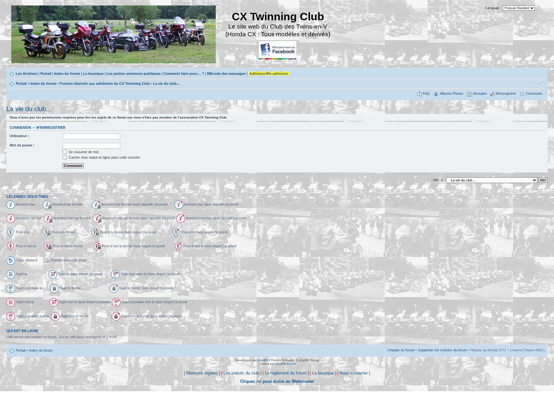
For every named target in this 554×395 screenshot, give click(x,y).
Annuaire (480, 93)
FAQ (426, 93)
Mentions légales (202, 373)
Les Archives (27, 73)
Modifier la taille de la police (539, 82)
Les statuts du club (241, 373)
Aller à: (438, 180)
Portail (45, 73)
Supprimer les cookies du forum (442, 350)
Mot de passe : (22, 145)
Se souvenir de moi (83, 152)
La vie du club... (166, 83)
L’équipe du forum (401, 350)
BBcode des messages (226, 73)
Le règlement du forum (285, 373)
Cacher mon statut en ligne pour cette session (104, 157)
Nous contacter (354, 373)
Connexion (534, 93)
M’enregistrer (506, 93)
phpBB (263, 360)
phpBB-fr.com (286, 363)
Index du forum (67, 73)
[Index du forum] (114, 35)
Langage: (493, 8)
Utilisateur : (19, 136)
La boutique (93, 73)
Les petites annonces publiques (133, 73)
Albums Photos (451, 93)
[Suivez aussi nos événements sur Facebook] (278, 50)
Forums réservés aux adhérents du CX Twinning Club (105, 83)
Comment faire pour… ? (184, 73)
